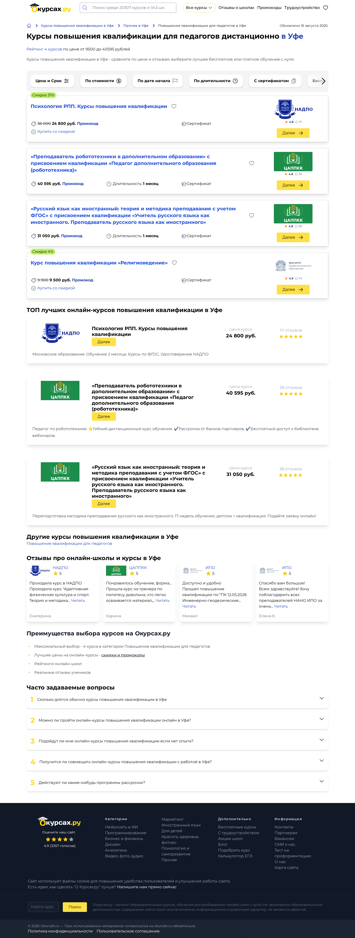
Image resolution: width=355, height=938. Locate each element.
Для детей (172, 831)
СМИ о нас (285, 844)
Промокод (87, 123)
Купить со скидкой (56, 131)
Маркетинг (173, 819)
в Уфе (292, 36)
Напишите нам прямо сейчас (147, 887)
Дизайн (113, 844)
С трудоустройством (238, 833)
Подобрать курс (234, 850)
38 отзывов (291, 387)
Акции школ (230, 838)
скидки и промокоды (123, 655)
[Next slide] (315, 81)
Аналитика (116, 850)
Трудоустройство (302, 7)
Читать (78, 600)
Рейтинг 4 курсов (44, 49)
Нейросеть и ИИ (121, 827)
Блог (223, 844)
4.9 (295, 278)
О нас (280, 862)
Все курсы (196, 7)
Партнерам (286, 833)
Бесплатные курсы (237, 827)
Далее (289, 133)
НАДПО (60, 567)
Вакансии (284, 838)
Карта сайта (286, 867)
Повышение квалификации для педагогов (69, 543)
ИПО (210, 567)
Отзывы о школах (236, 7)
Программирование (125, 833)
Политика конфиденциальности (60, 931)
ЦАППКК (138, 567)
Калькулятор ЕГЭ (235, 856)
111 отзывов (291, 330)
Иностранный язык (181, 825)
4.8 (295, 122)
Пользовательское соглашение (128, 931)
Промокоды (269, 7)
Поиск (75, 907)
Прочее (169, 860)
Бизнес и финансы (124, 838)
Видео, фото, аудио (124, 856)
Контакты (284, 827)
